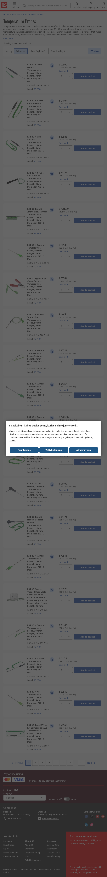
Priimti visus (24, 450)
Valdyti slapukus (53, 450)
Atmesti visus (83, 450)
